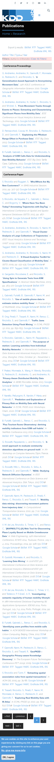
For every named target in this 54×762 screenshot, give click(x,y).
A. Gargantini (8, 274)
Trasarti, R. (24, 316)
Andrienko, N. (22, 73)
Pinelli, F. (14, 316)
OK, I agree (8, 757)
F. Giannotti (7, 496)
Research (19, 33)
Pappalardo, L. (43, 338)
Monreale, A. (18, 370)
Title (11, 55)
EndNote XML (40, 51)
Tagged (41, 47)
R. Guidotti (7, 557)
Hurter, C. (34, 102)
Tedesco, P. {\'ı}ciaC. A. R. (18, 594)
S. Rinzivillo (7, 181)
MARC (49, 47)
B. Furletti (6, 152)
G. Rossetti (7, 442)
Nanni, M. (46, 228)
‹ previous (20, 716)
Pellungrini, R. (19, 395)
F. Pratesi (6, 370)
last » (18, 726)
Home (6, 33)
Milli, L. (17, 467)
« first (7, 716)
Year (25, 55)
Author (5, 55)
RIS (49, 51)
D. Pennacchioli (9, 131)
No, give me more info (13, 750)
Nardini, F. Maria (34, 395)
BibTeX (28, 47)
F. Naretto (6, 395)
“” (27, 81)
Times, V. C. (33, 525)
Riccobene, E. (22, 274)
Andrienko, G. (25, 374)
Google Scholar (28, 121)
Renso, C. (28, 152)
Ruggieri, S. (23, 181)
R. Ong (5, 316)
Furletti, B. (18, 295)
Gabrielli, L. (17, 152)
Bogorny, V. (15, 203)
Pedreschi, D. (11, 77)
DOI (9, 218)
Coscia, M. (23, 131)
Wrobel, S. (11, 106)
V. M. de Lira (8, 525)
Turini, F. (22, 673)
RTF (34, 47)
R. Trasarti (7, 690)
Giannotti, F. (35, 73)
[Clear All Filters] (38, 59)
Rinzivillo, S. (28, 77)
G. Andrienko (8, 73)
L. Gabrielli (7, 295)
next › (8, 726)
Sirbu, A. (38, 467)
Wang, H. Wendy (33, 370)
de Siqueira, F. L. (22, 199)
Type (17, 55)
